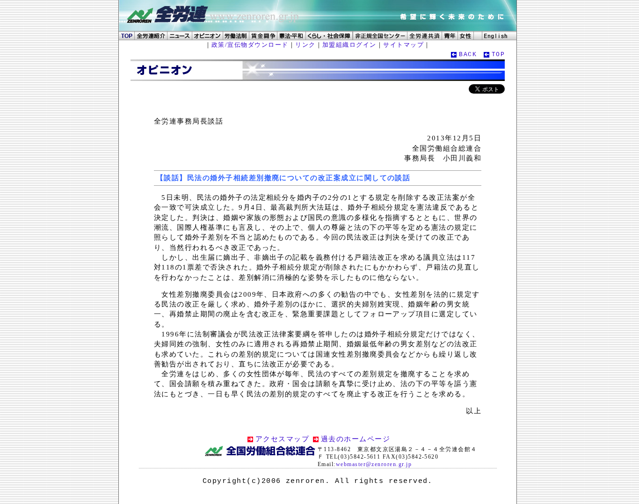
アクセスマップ (282, 439)
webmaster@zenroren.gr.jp (374, 464)
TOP (498, 54)
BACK (468, 54)
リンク (305, 44)
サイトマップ (403, 44)
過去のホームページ (355, 439)
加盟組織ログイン (349, 44)
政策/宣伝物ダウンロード (250, 44)
